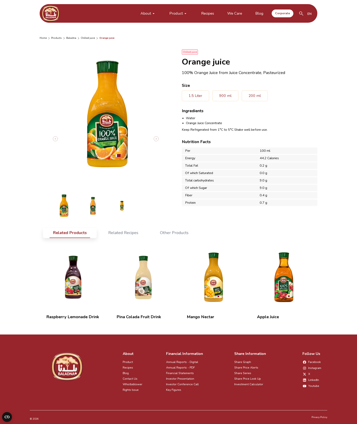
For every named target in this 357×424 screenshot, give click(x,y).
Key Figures (173, 390)
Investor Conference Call (182, 384)
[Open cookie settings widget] (7, 417)
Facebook (314, 362)
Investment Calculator (248, 384)
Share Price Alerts (246, 368)
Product (176, 13)
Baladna (71, 38)
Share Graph (242, 362)
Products (56, 38)
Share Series (242, 373)
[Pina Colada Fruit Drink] (143, 277)
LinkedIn (313, 380)
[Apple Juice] (284, 277)
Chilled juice (88, 38)
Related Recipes (123, 233)
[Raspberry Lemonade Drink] (73, 277)
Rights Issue (131, 390)
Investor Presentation (180, 379)
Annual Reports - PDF (180, 368)
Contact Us (130, 379)
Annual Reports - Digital (182, 362)
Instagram (314, 368)
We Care (234, 13)
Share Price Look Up (247, 379)
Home (43, 38)
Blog (259, 13)
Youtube (313, 386)
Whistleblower (132, 384)
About (145, 13)
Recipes (207, 13)
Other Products (174, 233)
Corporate (282, 13)
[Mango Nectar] (213, 277)
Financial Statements (180, 373)
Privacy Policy (319, 417)
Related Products (70, 233)
